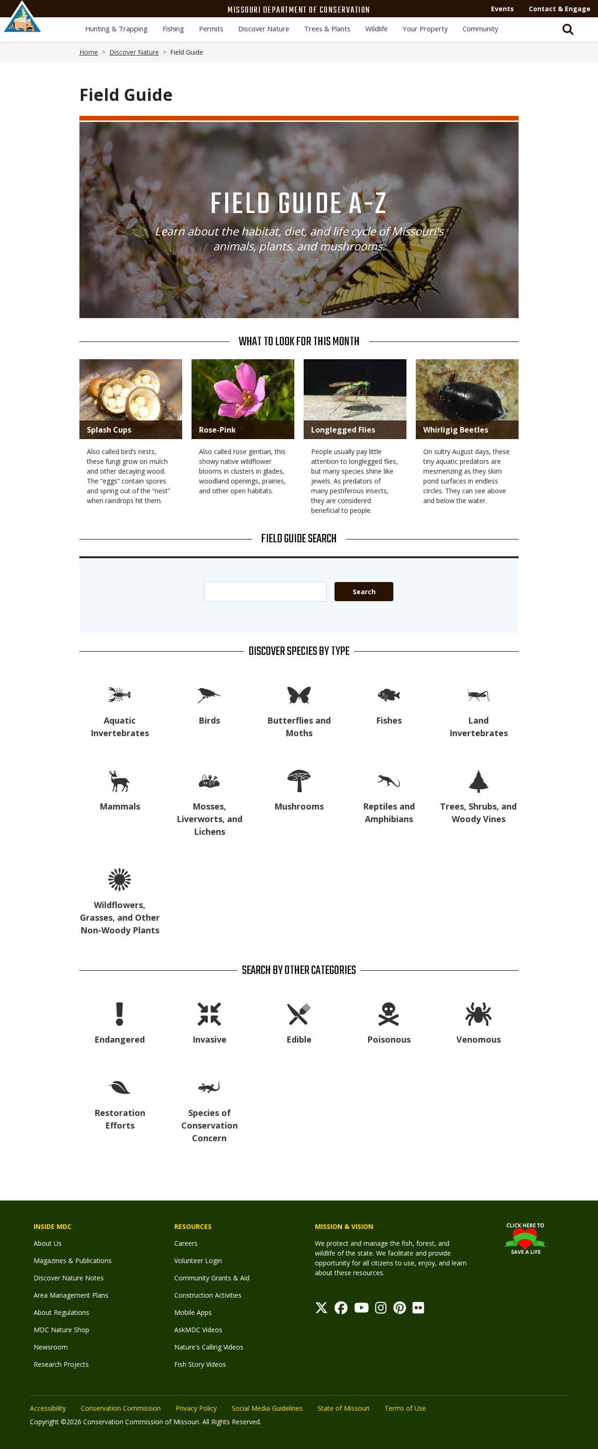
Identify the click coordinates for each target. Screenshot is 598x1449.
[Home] (22, 26)
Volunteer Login (198, 1260)
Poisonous (389, 1039)
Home (88, 52)
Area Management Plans (71, 1295)
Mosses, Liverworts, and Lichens (209, 819)
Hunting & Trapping (116, 28)
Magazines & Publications (73, 1260)
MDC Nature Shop (61, 1329)
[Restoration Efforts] (119, 1086)
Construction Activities (208, 1295)
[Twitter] (321, 1310)
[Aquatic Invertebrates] (119, 694)
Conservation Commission (121, 1408)
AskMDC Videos (198, 1329)
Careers (186, 1243)
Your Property (425, 28)
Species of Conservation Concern (209, 1125)
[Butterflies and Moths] (299, 694)
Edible (299, 1039)
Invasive (209, 1039)
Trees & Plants (327, 28)
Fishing (173, 28)
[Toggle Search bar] (568, 29)
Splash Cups (109, 430)
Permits (211, 28)
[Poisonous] (388, 1013)
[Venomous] (478, 1013)
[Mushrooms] (299, 780)
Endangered (119, 1039)
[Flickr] (418, 1310)
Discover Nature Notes (69, 1277)
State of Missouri (344, 1408)
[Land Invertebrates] (478, 694)
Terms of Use (405, 1408)
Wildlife (376, 28)
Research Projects (61, 1364)
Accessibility (48, 1408)
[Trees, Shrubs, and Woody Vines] (478, 780)
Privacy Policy (196, 1408)
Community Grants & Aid (211, 1277)
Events (502, 8)
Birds (209, 720)
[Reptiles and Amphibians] (388, 780)
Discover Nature (263, 28)
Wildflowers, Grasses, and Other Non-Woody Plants (120, 917)
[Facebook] (341, 1310)
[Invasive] (209, 1013)
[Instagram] (381, 1310)
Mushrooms (299, 806)
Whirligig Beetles (455, 430)
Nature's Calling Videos (208, 1346)
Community (480, 28)
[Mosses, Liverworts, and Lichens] (209, 780)
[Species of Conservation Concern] (209, 1086)
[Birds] (209, 694)
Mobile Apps (193, 1312)
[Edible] (299, 1013)
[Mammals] (119, 780)
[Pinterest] (399, 1310)
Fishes (389, 720)
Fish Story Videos (200, 1364)
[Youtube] (361, 1310)
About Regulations (61, 1312)
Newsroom (51, 1346)
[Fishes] (388, 694)
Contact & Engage (560, 8)
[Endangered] (119, 1013)
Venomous (478, 1039)
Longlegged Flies (343, 430)
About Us (48, 1243)
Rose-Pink (217, 430)
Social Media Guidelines (267, 1408)
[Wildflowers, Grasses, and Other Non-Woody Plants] (119, 878)
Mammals (120, 806)
